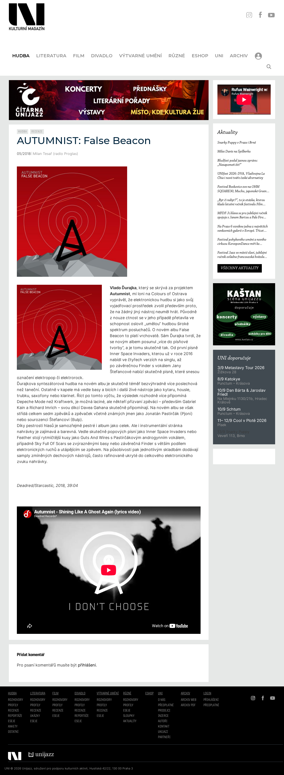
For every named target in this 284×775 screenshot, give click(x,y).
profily (35, 705)
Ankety (13, 726)
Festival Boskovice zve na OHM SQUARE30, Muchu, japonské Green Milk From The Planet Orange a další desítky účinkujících (241, 189)
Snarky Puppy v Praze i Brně (236, 142)
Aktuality (227, 132)
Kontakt (163, 726)
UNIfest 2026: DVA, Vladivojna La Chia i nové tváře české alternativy (241, 176)
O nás (161, 700)
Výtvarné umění (140, 55)
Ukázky (35, 716)
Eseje (11, 721)
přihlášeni (87, 665)
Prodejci (164, 710)
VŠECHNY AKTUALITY (239, 268)
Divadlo (101, 55)
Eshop (200, 55)
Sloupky (128, 716)
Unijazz (163, 732)
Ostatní (13, 732)
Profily (13, 705)
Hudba (21, 55)
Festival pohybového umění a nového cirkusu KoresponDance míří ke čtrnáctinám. (241, 242)
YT (271, 15)
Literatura (51, 55)
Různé (176, 55)
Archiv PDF (188, 705)
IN (249, 15)
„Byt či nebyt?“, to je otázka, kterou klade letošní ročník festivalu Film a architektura (241, 202)
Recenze (37, 131)
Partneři (164, 737)
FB (260, 15)
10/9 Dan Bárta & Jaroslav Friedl (241, 392)
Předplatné (166, 705)
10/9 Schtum (229, 409)
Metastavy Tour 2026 (240, 367)
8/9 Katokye (228, 379)
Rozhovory (15, 700)
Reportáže (15, 716)
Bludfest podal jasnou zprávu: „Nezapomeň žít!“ (237, 163)
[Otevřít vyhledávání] (269, 66)
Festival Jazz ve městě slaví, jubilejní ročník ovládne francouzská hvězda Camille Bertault (242, 255)
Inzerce (163, 716)
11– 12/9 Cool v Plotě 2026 (241, 420)
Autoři (162, 721)
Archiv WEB (188, 700)
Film (78, 55)
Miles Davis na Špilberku (234, 151)
